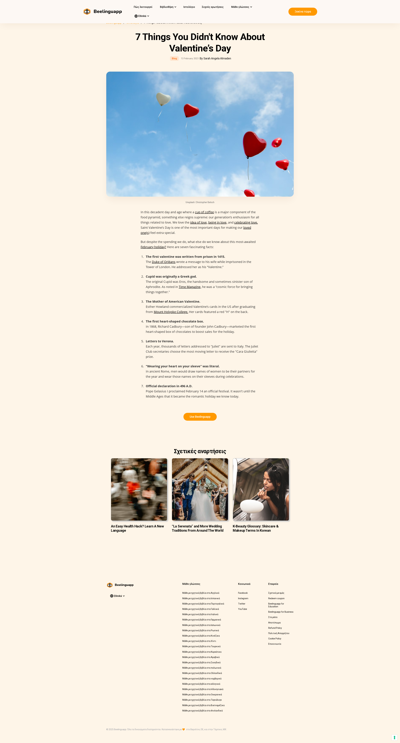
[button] (168, 7)
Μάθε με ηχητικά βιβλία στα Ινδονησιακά (202, 689)
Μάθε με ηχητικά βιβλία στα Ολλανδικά (202, 673)
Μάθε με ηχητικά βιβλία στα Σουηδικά (201, 662)
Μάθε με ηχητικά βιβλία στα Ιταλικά (200, 614)
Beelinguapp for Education (276, 605)
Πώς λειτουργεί (143, 6)
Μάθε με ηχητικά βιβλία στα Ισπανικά (201, 598)
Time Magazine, (190, 287)
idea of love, (199, 222)
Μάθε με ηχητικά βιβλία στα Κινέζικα (201, 636)
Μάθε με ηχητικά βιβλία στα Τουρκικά (201, 646)
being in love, (217, 222)
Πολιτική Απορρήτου (278, 633)
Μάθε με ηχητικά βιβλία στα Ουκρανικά (202, 694)
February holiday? (153, 247)
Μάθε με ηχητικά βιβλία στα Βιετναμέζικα (203, 705)
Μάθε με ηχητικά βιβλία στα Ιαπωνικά (201, 625)
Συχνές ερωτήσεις (213, 6)
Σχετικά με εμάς (276, 593)
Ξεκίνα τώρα (303, 11)
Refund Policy (275, 628)
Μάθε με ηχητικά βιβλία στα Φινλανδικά (202, 710)
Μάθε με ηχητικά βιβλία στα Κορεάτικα (201, 652)
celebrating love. (246, 222)
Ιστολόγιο (189, 6)
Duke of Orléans (163, 262)
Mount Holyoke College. (171, 312)
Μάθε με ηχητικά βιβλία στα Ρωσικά (200, 630)
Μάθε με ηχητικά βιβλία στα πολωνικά (201, 668)
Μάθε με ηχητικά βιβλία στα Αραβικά (201, 657)
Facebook (243, 593)
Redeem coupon (276, 598)
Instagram (243, 598)
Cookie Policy (274, 638)
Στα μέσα (272, 617)
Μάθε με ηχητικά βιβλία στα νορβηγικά (201, 678)
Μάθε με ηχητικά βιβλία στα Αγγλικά (200, 593)
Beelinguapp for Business (280, 612)
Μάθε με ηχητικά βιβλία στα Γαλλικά (200, 609)
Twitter (241, 603)
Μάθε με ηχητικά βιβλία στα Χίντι (199, 641)
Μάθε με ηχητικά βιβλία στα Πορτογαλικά (203, 603)
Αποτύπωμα (274, 622)
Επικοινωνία (274, 644)
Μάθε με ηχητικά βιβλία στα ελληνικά (201, 684)
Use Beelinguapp (200, 416)
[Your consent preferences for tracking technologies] (395, 737)
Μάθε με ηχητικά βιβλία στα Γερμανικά (201, 619)
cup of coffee (204, 212)
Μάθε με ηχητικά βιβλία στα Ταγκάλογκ (202, 700)
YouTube (242, 609)
